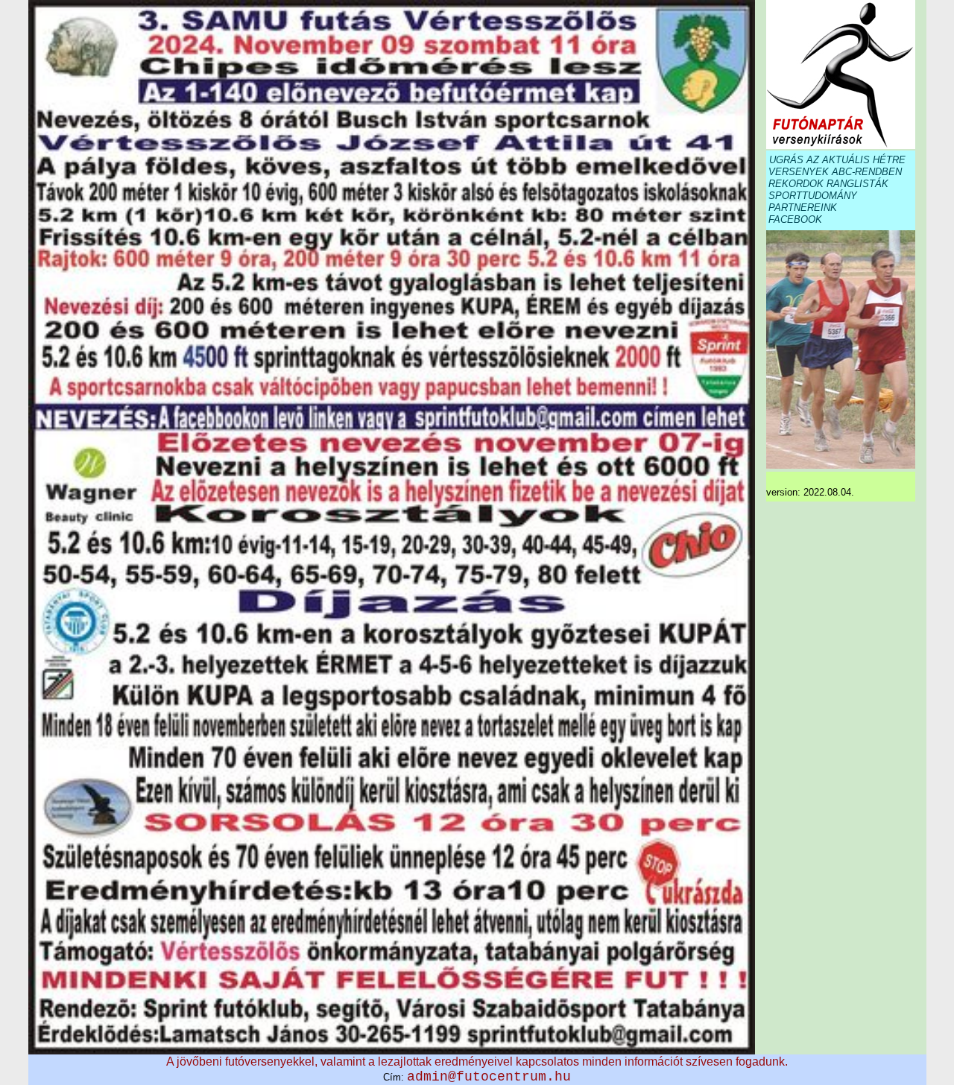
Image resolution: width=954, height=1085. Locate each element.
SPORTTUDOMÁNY (812, 195)
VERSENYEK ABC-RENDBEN (835, 171)
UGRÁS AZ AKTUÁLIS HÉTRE (837, 159)
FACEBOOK (795, 219)
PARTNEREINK (802, 207)
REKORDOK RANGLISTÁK (828, 183)
